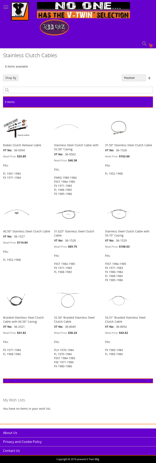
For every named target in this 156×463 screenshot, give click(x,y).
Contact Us (11, 450)
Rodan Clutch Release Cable (22, 145)
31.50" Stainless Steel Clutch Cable (128, 145)
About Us (10, 433)
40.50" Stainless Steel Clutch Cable (26, 231)
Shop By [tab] (10, 78)
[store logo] (20, 11)
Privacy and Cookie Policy (22, 441)
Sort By (115, 78)
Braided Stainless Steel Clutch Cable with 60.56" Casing (23, 319)
